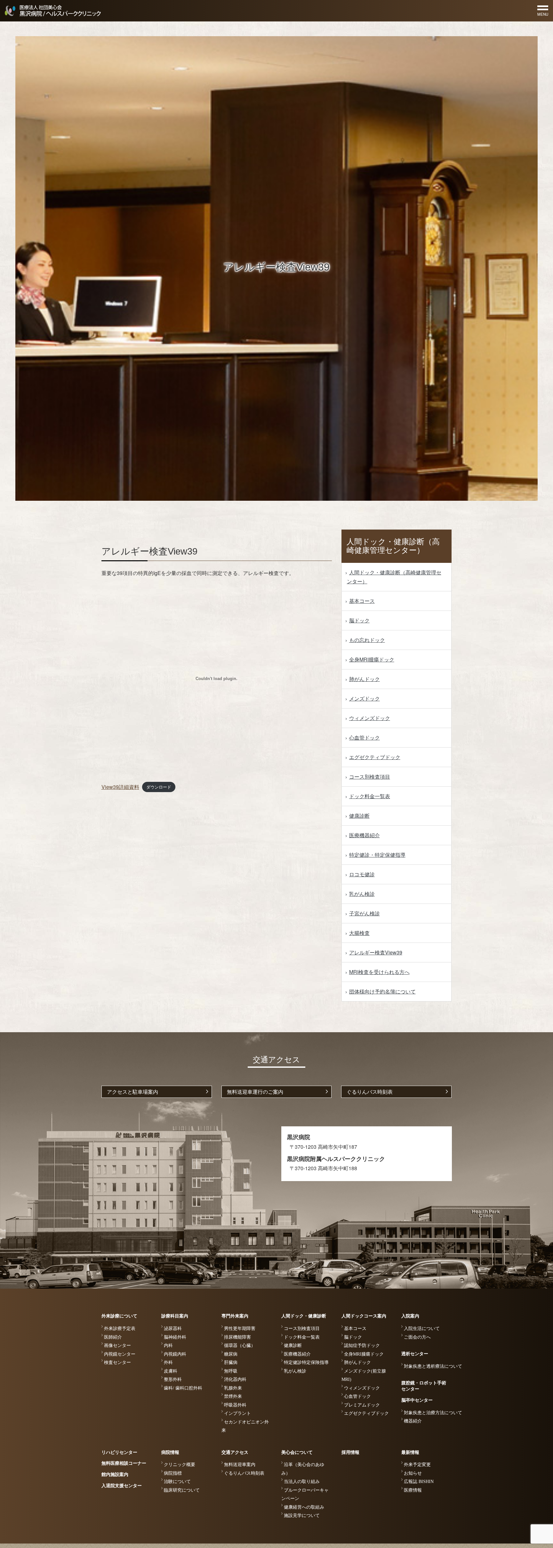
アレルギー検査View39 (375, 952)
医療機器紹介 (364, 835)
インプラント (237, 1413)
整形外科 (173, 1379)
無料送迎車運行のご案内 (255, 1091)
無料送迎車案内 (239, 1464)
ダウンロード (158, 787)
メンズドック (364, 698)
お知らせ (413, 1473)
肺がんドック (364, 679)
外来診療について (119, 1316)
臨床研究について (182, 1490)
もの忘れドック (367, 640)
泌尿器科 (173, 1328)
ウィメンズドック (369, 718)
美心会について (297, 1452)
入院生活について (422, 1328)
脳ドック (359, 620)
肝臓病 (230, 1362)
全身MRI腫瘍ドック (371, 659)
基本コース (362, 600)
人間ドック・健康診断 (303, 1316)
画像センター (117, 1345)
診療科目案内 (174, 1316)
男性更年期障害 (239, 1328)
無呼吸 (230, 1371)
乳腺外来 (233, 1388)
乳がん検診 (362, 893)
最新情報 (410, 1452)
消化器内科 (235, 1379)
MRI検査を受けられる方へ (379, 972)
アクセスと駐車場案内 (132, 1091)
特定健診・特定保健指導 (377, 854)
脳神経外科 (175, 1337)
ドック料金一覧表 (369, 796)
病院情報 (170, 1452)
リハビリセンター (119, 1452)
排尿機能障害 (237, 1337)
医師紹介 (113, 1337)
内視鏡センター (119, 1354)
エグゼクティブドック (374, 757)
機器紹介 (413, 1421)
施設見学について (302, 1515)
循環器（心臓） (239, 1345)
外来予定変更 (417, 1464)
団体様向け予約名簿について (382, 991)
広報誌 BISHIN (419, 1481)
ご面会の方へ (417, 1337)
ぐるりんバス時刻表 (370, 1091)
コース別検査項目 (369, 776)
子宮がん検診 (364, 913)
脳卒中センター (417, 1400)
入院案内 (410, 1316)
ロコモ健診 (362, 874)
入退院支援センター (121, 1485)
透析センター (414, 1353)
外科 (168, 1362)
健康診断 (359, 815)
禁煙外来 (233, 1396)
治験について (177, 1481)
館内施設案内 (114, 1474)
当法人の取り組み (302, 1481)
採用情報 (350, 1452)
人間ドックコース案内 (363, 1316)
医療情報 (413, 1490)
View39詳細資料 (120, 786)
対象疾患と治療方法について (433, 1412)
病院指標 (173, 1473)
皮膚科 (170, 1371)
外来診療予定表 (119, 1328)
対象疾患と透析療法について (433, 1366)
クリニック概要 (179, 1464)
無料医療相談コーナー (123, 1463)
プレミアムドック (362, 1405)
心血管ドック (364, 737)
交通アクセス (234, 1452)
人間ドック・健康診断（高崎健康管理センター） (394, 577)
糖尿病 (230, 1354)
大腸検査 (359, 932)
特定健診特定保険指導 (306, 1362)
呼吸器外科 (235, 1405)
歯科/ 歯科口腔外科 (183, 1388)
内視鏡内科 (175, 1354)
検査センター (117, 1362)
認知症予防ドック (362, 1345)
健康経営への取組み (304, 1507)
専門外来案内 (234, 1316)
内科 (168, 1345)
